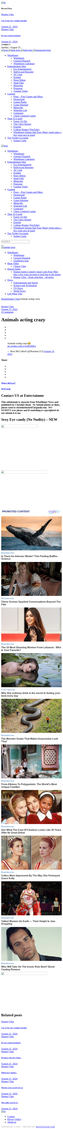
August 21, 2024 (9, 26)
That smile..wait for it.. (9, 1102)
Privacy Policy (14, 1119)
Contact (11, 1116)
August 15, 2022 (9, 309)
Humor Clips (7, 14)
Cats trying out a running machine (14, 21)
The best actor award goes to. (12, 1088)
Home (4, 299)
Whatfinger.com (45, 1127)
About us (11, 1122)
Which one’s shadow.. (9, 1073)
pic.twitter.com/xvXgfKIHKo (21, 346)
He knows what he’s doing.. (11, 1058)
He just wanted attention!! (11, 35)
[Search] (2, 245)
